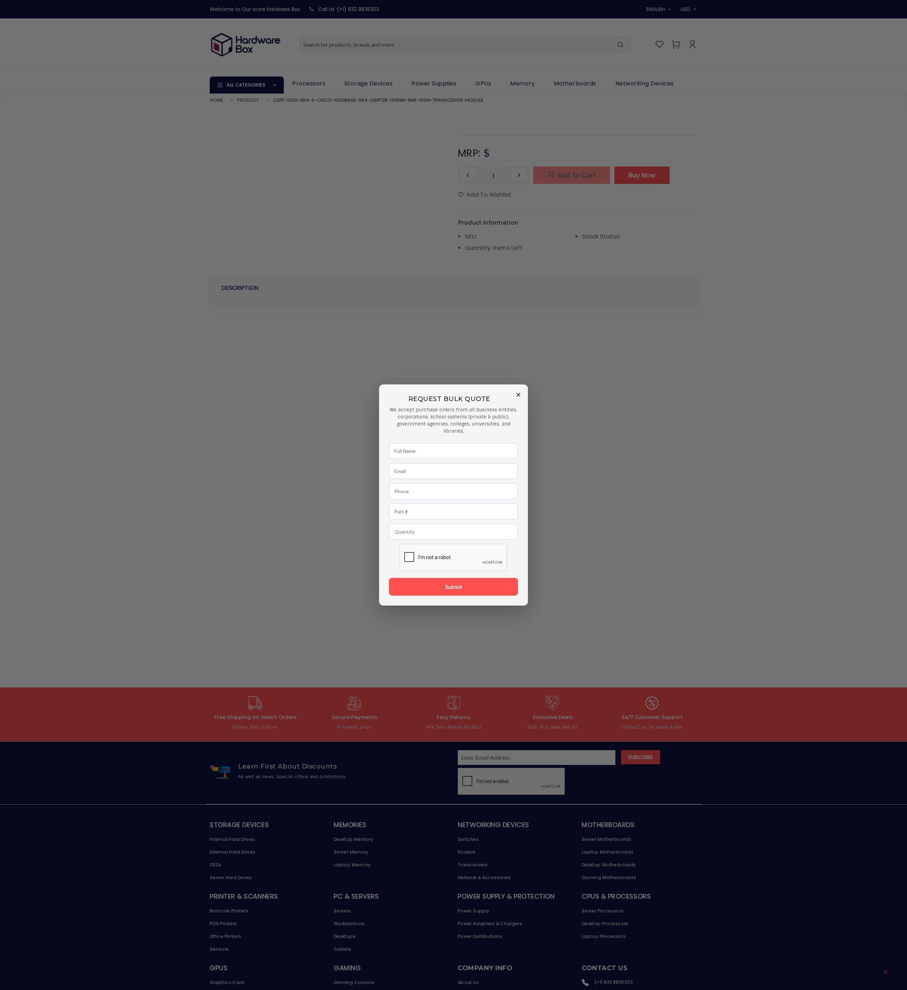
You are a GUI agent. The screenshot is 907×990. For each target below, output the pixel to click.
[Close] (518, 394)
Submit (453, 587)
